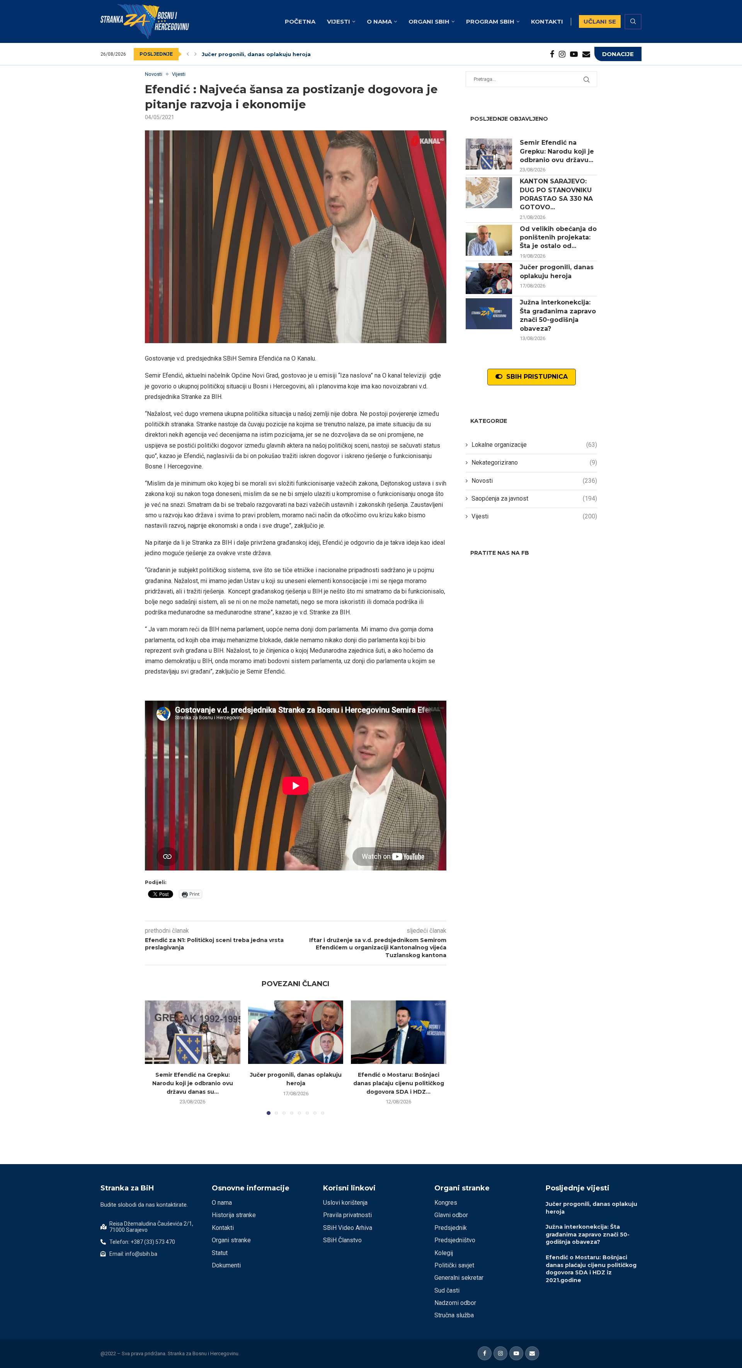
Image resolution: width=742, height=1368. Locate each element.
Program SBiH (490, 21)
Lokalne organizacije (534, 444)
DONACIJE (618, 54)
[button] (188, 54)
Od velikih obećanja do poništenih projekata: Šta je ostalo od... (558, 237)
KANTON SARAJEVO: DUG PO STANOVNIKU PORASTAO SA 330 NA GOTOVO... (556, 194)
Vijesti (338, 21)
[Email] (586, 54)
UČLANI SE (600, 21)
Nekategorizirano (534, 462)
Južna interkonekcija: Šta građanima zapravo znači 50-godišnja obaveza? (305, 56)
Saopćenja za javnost (534, 498)
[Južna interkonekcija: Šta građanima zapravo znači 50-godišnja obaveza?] (489, 313)
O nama (379, 21)
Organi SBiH (428, 21)
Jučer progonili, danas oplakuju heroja (557, 271)
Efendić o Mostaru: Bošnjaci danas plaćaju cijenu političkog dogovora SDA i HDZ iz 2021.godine (591, 1269)
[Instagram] (562, 54)
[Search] (633, 21)
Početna (300, 21)
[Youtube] (574, 54)
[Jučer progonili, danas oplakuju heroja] (296, 1032)
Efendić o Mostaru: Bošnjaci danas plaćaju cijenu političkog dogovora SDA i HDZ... (398, 1083)
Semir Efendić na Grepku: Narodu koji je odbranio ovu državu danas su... (192, 1083)
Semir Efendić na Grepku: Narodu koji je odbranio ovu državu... (557, 151)
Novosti (534, 480)
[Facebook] (552, 54)
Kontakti (547, 21)
